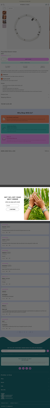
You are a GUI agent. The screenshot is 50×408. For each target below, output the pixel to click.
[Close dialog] (48, 189)
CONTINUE (12, 209)
